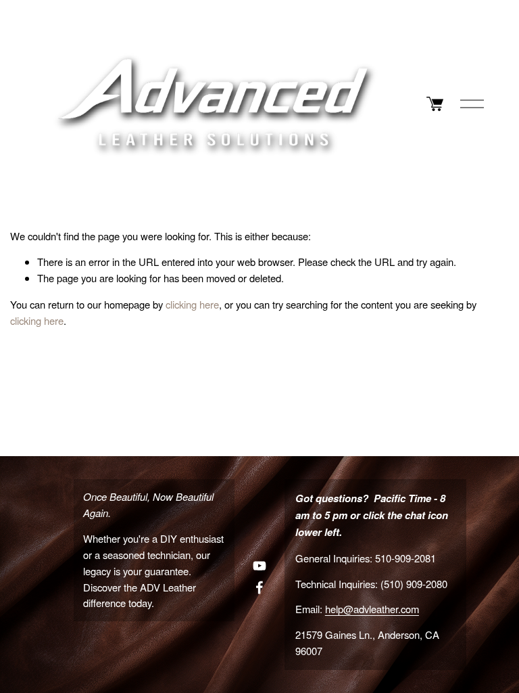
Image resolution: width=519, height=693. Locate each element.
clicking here (192, 304)
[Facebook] (259, 587)
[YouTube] (259, 566)
